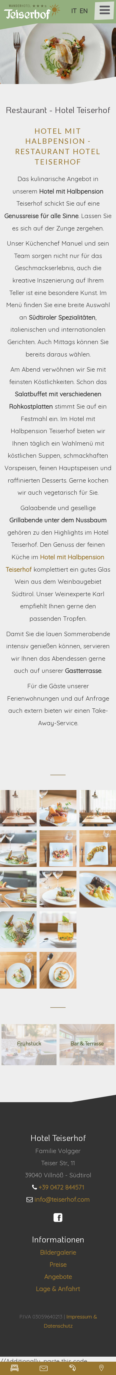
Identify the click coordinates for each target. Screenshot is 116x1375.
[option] (58, 51)
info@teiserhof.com (62, 1199)
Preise (58, 1264)
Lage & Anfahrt (58, 1288)
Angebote (58, 1276)
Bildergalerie (58, 1252)
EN (84, 10)
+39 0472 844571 (61, 1187)
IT (74, 10)
